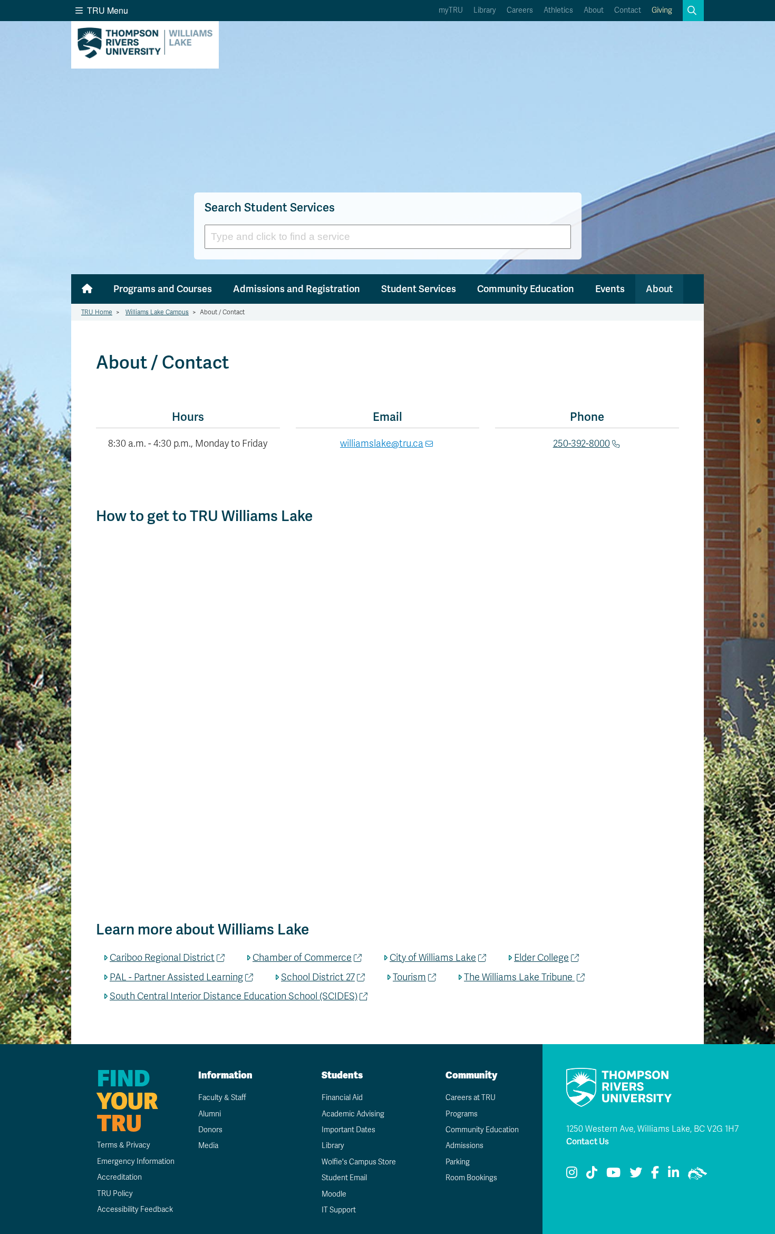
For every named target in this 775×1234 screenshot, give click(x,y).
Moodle (334, 1194)
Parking (457, 1162)
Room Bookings (471, 1177)
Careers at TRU (470, 1097)
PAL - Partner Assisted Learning (176, 977)
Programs (461, 1114)
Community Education (525, 289)
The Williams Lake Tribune (519, 977)
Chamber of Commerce (302, 957)
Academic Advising (353, 1114)
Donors (210, 1129)
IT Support (339, 1210)
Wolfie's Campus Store (359, 1162)
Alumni (209, 1114)
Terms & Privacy (123, 1145)
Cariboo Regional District (162, 957)
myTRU (451, 10)
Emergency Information (136, 1161)
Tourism (409, 977)
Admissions (464, 1145)
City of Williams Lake (433, 957)
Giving (662, 10)
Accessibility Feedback (135, 1209)
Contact (627, 10)
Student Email (344, 1177)
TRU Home (96, 312)
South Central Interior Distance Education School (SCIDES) (233, 996)
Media (208, 1145)
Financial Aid (342, 1097)
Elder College (541, 957)
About (594, 10)
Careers (520, 10)
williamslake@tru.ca (381, 443)
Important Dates (348, 1129)
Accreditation (119, 1177)
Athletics (558, 10)
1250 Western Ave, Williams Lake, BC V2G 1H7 (652, 1129)
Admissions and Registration (296, 289)
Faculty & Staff (222, 1097)
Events (610, 289)
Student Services (418, 289)
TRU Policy (115, 1193)
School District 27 (318, 977)
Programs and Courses (162, 289)
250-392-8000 (581, 443)
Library (484, 10)
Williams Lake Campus (157, 312)
